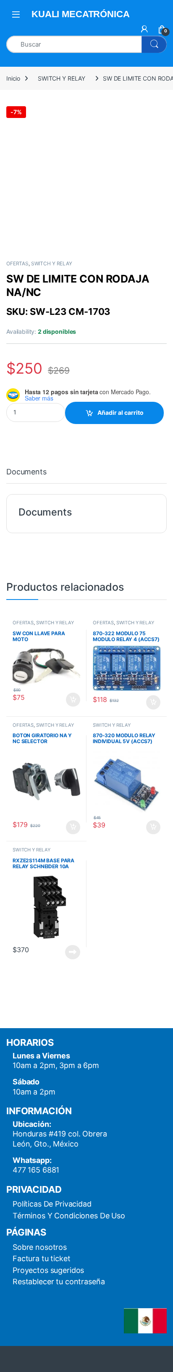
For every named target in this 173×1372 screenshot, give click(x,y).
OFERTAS (17, 263)
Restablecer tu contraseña (59, 1281)
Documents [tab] (26, 472)
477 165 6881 (36, 1169)
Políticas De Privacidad (52, 1203)
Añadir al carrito (120, 412)
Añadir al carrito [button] (71, 700)
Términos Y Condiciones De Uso (69, 1215)
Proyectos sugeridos (48, 1270)
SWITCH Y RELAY (61, 78)
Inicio (13, 78)
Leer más (72, 952)
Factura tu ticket (42, 1258)
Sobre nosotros (40, 1247)
